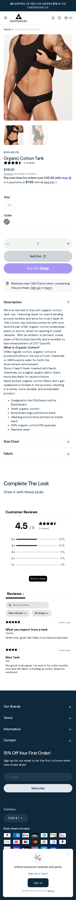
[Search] (59, 18)
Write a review (38, 578)
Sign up (36, 288)
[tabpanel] (38, 639)
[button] (5, 18)
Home (7, 29)
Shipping (8, 174)
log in (48, 288)
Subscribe (38, 788)
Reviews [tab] (15, 593)
